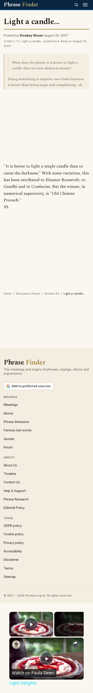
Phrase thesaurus (16, 422)
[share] (75, 643)
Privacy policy (14, 543)
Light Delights (35, 644)
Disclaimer (11, 559)
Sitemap (10, 577)
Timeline (10, 473)
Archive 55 (51, 293)
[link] (16, 644)
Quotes (9, 439)
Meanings (11, 404)
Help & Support (15, 491)
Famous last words (18, 430)
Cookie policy (14, 534)
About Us (10, 465)
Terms (8, 568)
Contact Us (12, 482)
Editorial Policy (14, 507)
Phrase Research (16, 499)
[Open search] (76, 5)
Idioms (8, 413)
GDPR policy (13, 525)
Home (7, 293)
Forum (8, 447)
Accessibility (13, 551)
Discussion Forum (28, 293)
